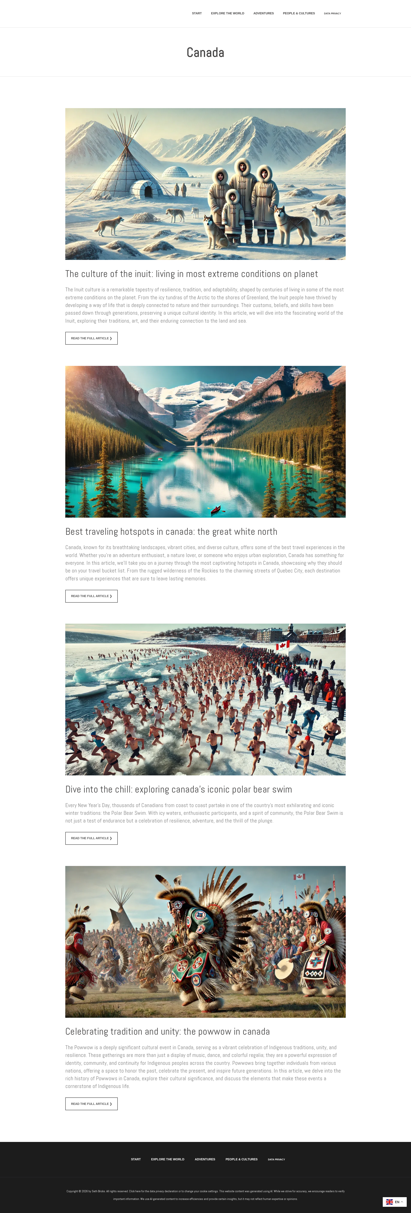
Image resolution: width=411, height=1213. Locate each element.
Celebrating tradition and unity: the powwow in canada (167, 1031)
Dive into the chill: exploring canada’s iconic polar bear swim (178, 789)
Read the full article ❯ (91, 338)
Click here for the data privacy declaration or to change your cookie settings (173, 1191)
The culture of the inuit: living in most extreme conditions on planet (191, 273)
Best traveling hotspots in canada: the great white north (171, 531)
